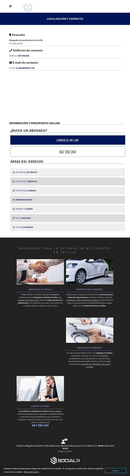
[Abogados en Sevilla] (40, 283)
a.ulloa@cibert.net (25, 68)
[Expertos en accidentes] (89, 283)
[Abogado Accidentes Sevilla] (29, 12)
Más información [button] (31, 472)
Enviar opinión (65, 451)
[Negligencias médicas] (89, 342)
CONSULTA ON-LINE (68, 140)
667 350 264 (23, 55)
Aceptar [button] (115, 471)
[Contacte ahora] (40, 400)
